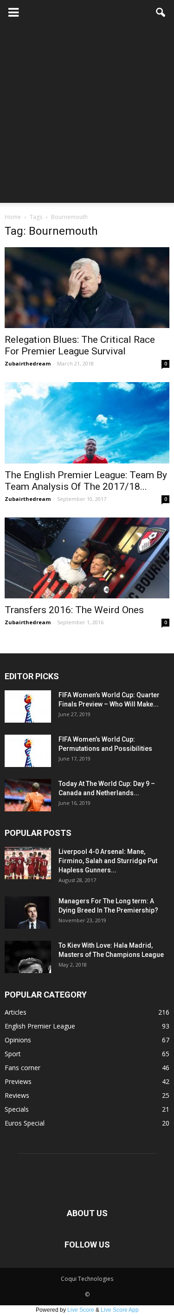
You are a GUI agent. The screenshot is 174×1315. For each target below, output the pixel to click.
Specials (17, 1109)
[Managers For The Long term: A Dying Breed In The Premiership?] (28, 912)
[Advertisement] (87, 116)
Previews (18, 1081)
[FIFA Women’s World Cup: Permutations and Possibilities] (28, 751)
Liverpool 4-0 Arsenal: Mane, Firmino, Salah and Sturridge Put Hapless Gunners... (107, 861)
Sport (13, 1053)
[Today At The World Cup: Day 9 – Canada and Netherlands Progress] (28, 795)
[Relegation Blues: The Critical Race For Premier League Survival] (87, 287)
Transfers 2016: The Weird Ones (74, 609)
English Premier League (40, 1026)
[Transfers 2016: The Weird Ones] (87, 557)
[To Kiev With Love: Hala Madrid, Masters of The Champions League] (28, 957)
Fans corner (22, 1067)
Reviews (17, 1095)
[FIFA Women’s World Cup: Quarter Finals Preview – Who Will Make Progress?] (28, 706)
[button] (161, 12)
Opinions (18, 1039)
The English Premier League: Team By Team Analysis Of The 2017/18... (86, 480)
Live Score (80, 1310)
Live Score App (120, 1310)
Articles (15, 1012)
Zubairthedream (28, 363)
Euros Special (25, 1123)
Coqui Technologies (87, 1279)
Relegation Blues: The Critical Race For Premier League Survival (80, 345)
